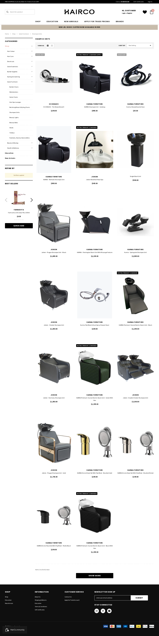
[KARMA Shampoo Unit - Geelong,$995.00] (94, 76)
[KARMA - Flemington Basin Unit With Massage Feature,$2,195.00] (94, 222)
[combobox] (20, 12)
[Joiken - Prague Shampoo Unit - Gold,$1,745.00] (53, 442)
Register (129, 13)
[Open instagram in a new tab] (96, 611)
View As (41, 45)
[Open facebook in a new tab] (103, 611)
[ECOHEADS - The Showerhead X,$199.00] (53, 76)
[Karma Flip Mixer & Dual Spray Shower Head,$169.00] (94, 295)
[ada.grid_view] (48, 45)
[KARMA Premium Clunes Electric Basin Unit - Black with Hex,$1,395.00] (94, 515)
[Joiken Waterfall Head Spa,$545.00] (94, 149)
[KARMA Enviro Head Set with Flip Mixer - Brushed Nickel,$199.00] (135, 442)
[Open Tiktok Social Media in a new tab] (109, 611)
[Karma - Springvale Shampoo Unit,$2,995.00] (135, 222)
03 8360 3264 (125, 2)
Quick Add (18, 225)
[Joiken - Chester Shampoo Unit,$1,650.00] (53, 295)
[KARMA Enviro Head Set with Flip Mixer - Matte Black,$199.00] (53, 515)
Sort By (122, 45)
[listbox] (140, 45)
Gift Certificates (138, 2)
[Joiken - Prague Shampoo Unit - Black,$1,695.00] (53, 222)
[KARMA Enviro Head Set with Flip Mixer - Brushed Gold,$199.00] (94, 442)
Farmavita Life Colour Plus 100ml (19, 213)
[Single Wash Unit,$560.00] (135, 149)
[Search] (7, 12)
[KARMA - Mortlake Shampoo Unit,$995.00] (53, 149)
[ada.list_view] (52, 45)
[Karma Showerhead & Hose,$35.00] (135, 76)
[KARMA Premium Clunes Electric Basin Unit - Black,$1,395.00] (135, 295)
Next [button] (32, 200)
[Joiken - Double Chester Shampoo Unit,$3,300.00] (135, 367)
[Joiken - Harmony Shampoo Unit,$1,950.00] (53, 367)
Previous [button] (6, 200)
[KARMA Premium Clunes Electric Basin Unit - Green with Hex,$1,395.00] (94, 367)
